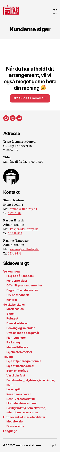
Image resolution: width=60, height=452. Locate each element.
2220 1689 (14, 213)
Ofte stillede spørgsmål (22, 332)
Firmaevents (15, 426)
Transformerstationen (27, 445)
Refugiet (12, 318)
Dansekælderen (17, 323)
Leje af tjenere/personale (23, 361)
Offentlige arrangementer (24, 285)
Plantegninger (16, 337)
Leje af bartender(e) (20, 366)
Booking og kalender (20, 328)
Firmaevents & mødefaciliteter (24, 417)
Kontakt (11, 299)
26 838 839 (15, 233)
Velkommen (11, 271)
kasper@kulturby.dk (24, 229)
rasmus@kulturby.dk (24, 249)
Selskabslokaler (14, 304)
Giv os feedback (17, 295)
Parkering (13, 342)
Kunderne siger (17, 280)
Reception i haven (18, 394)
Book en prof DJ (17, 370)
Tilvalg (8, 356)
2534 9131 (14, 253)
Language (10, 431)
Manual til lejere (17, 347)
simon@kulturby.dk (23, 209)
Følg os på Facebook (20, 275)
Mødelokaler (15, 421)
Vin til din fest (15, 375)
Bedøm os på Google (28, 98)
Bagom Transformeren (22, 290)
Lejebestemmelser (19, 352)
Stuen (10, 313)
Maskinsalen (15, 309)
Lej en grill (13, 389)
